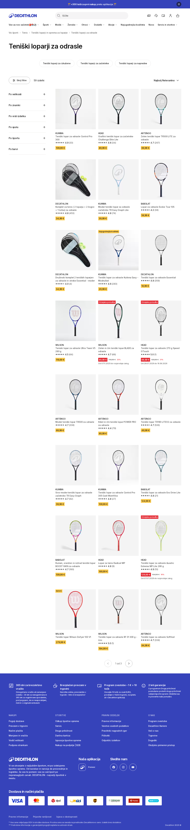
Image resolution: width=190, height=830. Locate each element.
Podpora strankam (18, 745)
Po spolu (13, 127)
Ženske (72, 24)
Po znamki (14, 105)
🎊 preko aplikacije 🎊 (92, 4)
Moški (58, 24)
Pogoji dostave (16, 721)
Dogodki (152, 740)
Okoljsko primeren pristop (161, 745)
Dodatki (98, 24)
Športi (46, 24)
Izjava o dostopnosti (66, 816)
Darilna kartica (62, 735)
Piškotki (106, 735)
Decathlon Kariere (157, 726)
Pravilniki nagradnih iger (114, 730)
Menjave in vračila (18, 735)
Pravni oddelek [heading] (111, 715)
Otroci (85, 24)
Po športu (14, 138)
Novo (151, 24)
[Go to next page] (128, 663)
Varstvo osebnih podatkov (115, 726)
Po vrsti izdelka (17, 116)
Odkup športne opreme (67, 721)
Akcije (111, 24)
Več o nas (153, 730)
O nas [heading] (151, 715)
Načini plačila (16, 730)
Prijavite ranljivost (42, 816)
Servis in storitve (166, 24)
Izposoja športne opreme (68, 740)
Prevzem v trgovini (18, 726)
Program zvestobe (157, 721)
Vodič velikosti (16, 740)
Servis (58, 726)
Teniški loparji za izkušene (57, 63)
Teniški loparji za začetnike (95, 63)
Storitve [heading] (60, 715)
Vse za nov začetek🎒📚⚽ (23, 24)
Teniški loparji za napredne (133, 63)
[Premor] (178, 4)
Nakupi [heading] (13, 715)
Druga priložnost (63, 730)
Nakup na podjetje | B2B (67, 745)
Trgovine (152, 735)
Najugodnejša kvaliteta (133, 24)
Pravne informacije (111, 721)
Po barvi (13, 149)
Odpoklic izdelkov (111, 740)
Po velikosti (15, 94)
